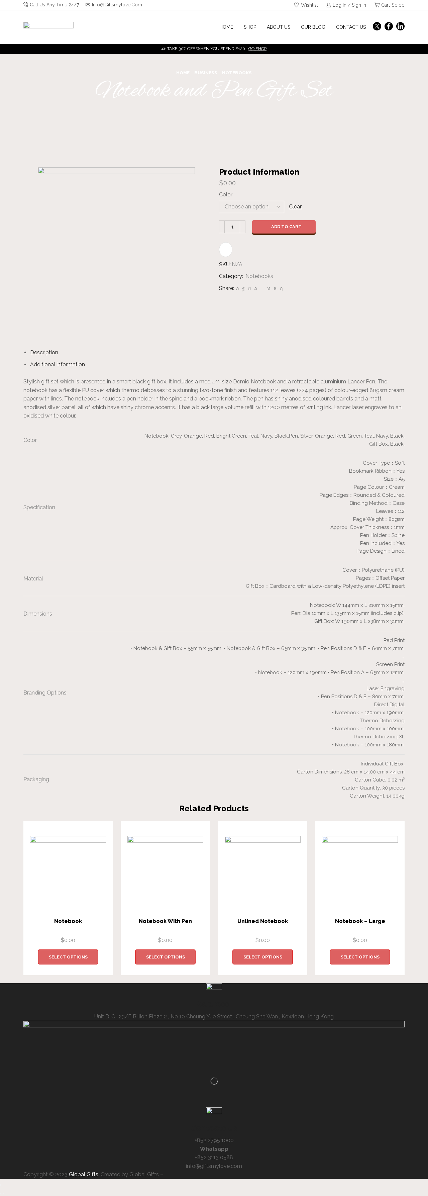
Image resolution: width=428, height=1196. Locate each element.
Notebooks (237, 72)
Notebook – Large (360, 921)
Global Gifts (83, 1174)
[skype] (280, 288)
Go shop (257, 48)
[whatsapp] (275, 288)
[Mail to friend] (261, 288)
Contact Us (351, 27)
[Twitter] (377, 27)
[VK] (249, 288)
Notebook (68, 921)
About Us (278, 27)
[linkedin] (268, 288)
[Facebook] (389, 27)
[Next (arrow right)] (3, 1193)
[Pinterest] (255, 288)
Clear (295, 206)
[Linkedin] (400, 27)
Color (225, 194)
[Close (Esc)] (0, 1185)
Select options (68, 956)
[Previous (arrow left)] (0, 1193)
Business (205, 72)
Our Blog (313, 27)
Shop (250, 27)
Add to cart (286, 226)
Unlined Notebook (262, 921)
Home (226, 27)
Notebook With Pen (165, 921)
